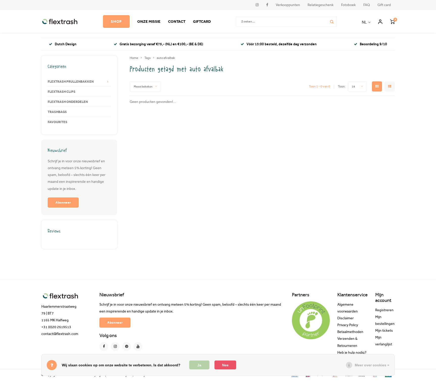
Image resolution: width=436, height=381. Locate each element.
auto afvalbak (166, 58)
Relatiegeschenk (321, 5)
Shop (116, 21)
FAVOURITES (57, 122)
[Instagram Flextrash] (115, 346)
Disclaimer (345, 318)
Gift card (384, 5)
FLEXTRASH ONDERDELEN (68, 102)
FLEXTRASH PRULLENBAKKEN (71, 81)
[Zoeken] (332, 21)
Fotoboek (348, 5)
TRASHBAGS (57, 112)
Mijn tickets (384, 331)
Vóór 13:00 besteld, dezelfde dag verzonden (282, 44)
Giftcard (202, 21)
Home (134, 58)
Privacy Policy (347, 325)
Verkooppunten (288, 5)
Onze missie (148, 21)
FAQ (366, 5)
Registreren (384, 310)
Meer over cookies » (372, 365)
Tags (147, 58)
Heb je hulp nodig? (351, 353)
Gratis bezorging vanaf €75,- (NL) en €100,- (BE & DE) (161, 44)
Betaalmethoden (350, 332)
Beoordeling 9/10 (373, 44)
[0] (392, 21)
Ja (199, 365)
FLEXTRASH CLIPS (61, 91)
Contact (176, 21)
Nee (225, 365)
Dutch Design (65, 44)
